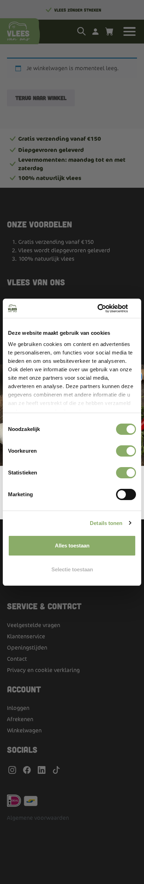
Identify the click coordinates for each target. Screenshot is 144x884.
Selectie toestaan (72, 569)
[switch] (126, 451)
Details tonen (106, 523)
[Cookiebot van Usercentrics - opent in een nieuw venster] (105, 308)
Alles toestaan (72, 546)
